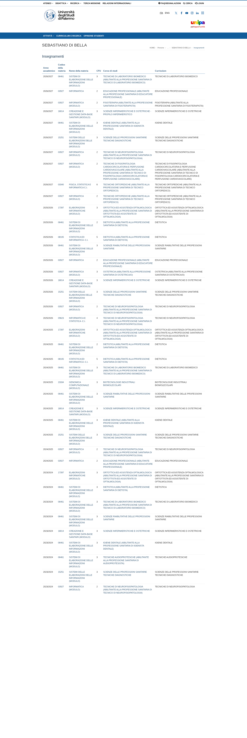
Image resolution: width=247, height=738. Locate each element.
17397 (61, 207)
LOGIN (200, 3)
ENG (167, 13)
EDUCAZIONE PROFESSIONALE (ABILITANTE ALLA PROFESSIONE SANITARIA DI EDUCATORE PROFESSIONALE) (128, 94)
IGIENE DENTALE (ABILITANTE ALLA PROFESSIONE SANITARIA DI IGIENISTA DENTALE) (123, 126)
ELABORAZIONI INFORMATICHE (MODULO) (77, 210)
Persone (161, 48)
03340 (61, 184)
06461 (61, 76)
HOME (152, 48)
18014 (61, 111)
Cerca (189, 3)
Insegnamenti (199, 48)
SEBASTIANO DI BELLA (64, 45)
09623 (61, 318)
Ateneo (47, 3)
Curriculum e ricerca (68, 36)
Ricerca (75, 3)
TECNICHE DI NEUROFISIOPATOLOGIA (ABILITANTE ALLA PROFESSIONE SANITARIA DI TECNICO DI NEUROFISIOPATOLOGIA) (127, 155)
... (168, 48)
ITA (161, 13)
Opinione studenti (94, 36)
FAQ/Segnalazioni (170, 3)
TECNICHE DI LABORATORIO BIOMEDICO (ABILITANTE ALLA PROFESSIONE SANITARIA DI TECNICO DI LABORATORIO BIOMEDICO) (127, 79)
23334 (61, 382)
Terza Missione (91, 3)
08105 (61, 237)
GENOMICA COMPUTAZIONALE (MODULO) (79, 385)
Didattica (61, 3)
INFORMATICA (76, 91)
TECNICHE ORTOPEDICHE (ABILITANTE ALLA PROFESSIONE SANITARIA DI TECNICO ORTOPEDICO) (126, 187)
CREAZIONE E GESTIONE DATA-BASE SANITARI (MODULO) (81, 114)
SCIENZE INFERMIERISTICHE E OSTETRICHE (126, 280)
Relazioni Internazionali (117, 3)
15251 (61, 137)
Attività (48, 36)
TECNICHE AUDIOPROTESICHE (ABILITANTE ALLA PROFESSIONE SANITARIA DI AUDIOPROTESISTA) (126, 560)
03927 (61, 91)
